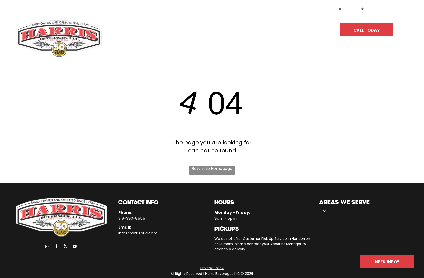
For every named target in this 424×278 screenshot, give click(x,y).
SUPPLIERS (351, 8)
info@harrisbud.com (137, 233)
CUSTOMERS (326, 8)
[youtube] (75, 246)
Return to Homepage (212, 168)
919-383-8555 (131, 218)
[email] (47, 246)
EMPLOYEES (375, 8)
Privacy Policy (212, 267)
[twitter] (65, 246)
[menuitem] (149, 27)
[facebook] (56, 246)
